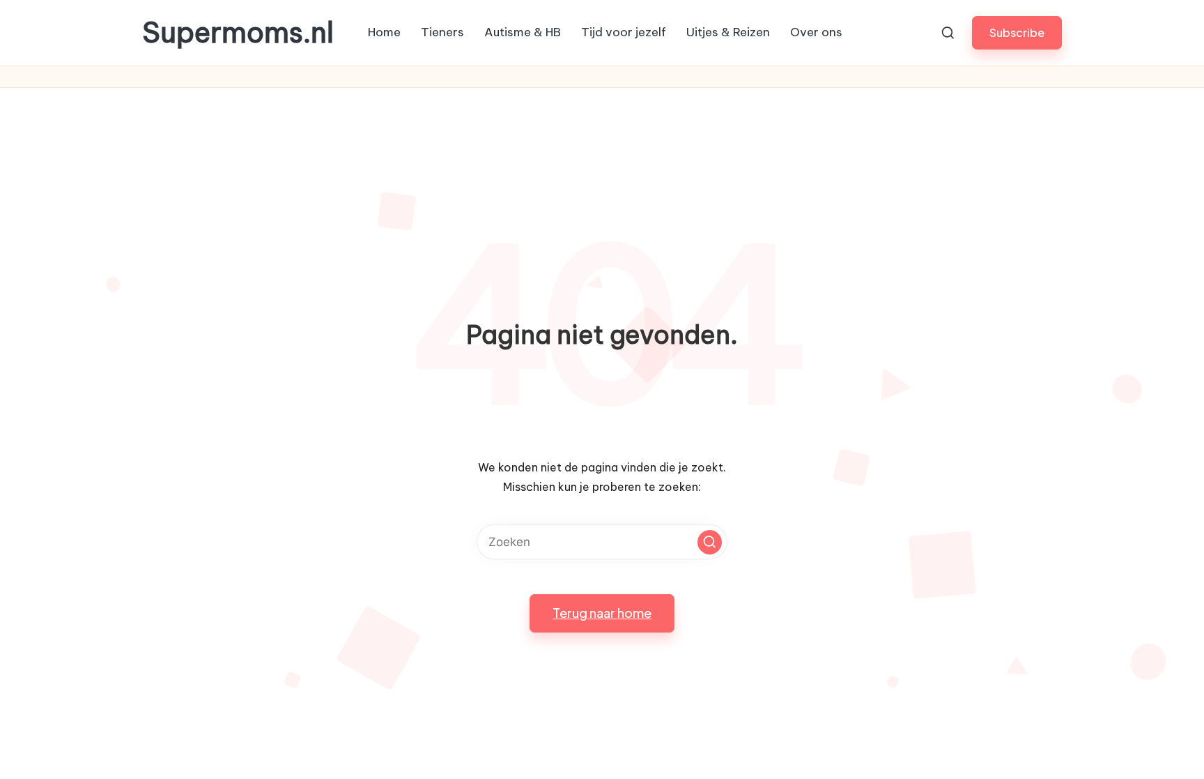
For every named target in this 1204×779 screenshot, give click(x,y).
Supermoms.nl (238, 32)
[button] (1017, 32)
